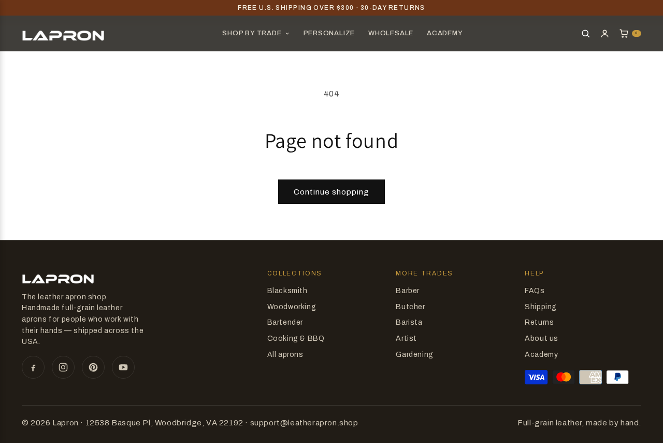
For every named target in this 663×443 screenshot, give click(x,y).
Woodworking (291, 307)
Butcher (410, 307)
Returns (539, 322)
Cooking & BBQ (296, 338)
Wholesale (390, 33)
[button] (630, 33)
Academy (445, 33)
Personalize (329, 33)
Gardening (414, 354)
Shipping (541, 307)
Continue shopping (331, 192)
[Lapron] (63, 33)
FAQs (534, 291)
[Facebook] (33, 367)
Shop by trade (251, 33)
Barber (408, 291)
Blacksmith (287, 291)
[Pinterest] (93, 367)
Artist (406, 338)
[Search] (585, 33)
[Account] (605, 33)
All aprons (285, 354)
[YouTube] (123, 367)
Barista (409, 322)
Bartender (285, 322)
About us (541, 338)
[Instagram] (63, 367)
